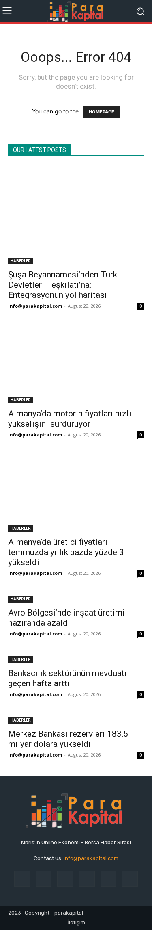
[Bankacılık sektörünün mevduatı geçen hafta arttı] (76, 659)
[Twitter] (130, 879)
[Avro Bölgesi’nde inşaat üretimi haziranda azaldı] (76, 598)
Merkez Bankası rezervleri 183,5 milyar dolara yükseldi (68, 739)
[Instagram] (43, 879)
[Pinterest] (87, 879)
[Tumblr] (108, 879)
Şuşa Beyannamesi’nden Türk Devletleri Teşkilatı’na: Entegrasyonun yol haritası (62, 285)
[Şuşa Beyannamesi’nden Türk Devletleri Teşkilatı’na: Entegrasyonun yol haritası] (76, 215)
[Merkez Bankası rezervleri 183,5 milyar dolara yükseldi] (76, 719)
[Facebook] (22, 879)
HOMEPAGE (101, 112)
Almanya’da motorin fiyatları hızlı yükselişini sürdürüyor (69, 419)
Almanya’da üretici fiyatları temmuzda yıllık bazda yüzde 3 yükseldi (66, 552)
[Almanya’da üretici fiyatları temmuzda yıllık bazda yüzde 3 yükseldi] (76, 493)
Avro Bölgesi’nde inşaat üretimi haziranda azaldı (66, 618)
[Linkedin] (65, 879)
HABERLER (21, 261)
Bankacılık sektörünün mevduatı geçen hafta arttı (67, 678)
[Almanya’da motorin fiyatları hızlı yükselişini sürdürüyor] (76, 365)
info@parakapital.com (35, 306)
